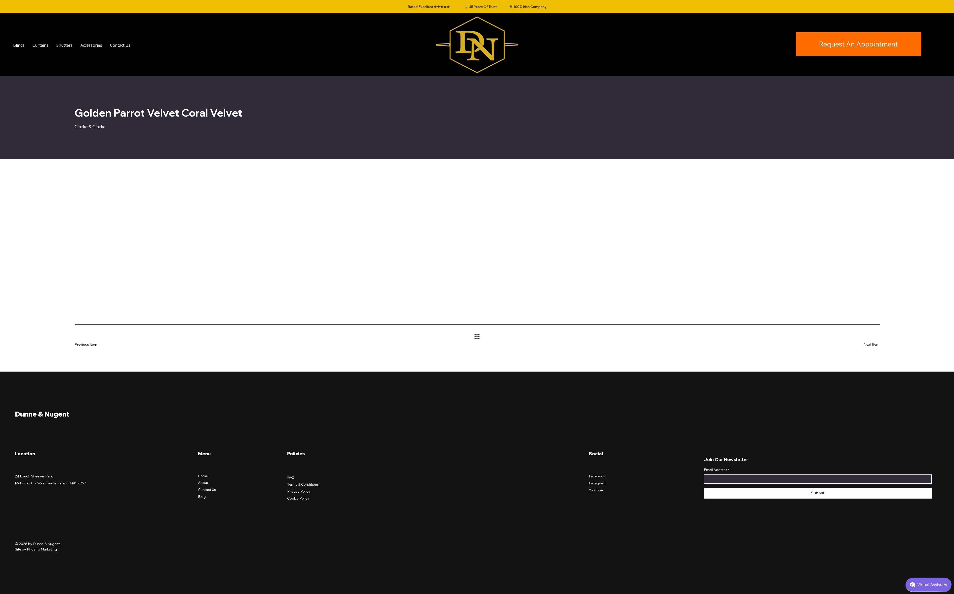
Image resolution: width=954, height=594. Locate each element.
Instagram (597, 483)
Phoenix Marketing (42, 549)
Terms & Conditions (303, 484)
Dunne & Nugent (42, 414)
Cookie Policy (298, 498)
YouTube (596, 490)
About (203, 482)
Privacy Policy (298, 491)
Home (203, 476)
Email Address (716, 469)
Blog (202, 496)
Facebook (597, 476)
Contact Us (207, 489)
